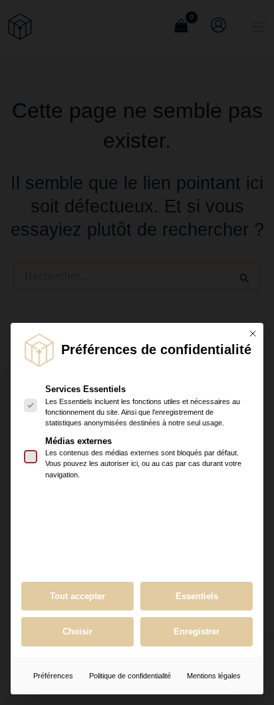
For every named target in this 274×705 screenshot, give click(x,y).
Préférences (53, 676)
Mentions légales (214, 676)
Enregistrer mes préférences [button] (196, 631)
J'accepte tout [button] (77, 596)
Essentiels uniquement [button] (196, 596)
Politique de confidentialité (130, 676)
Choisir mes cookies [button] (77, 631)
